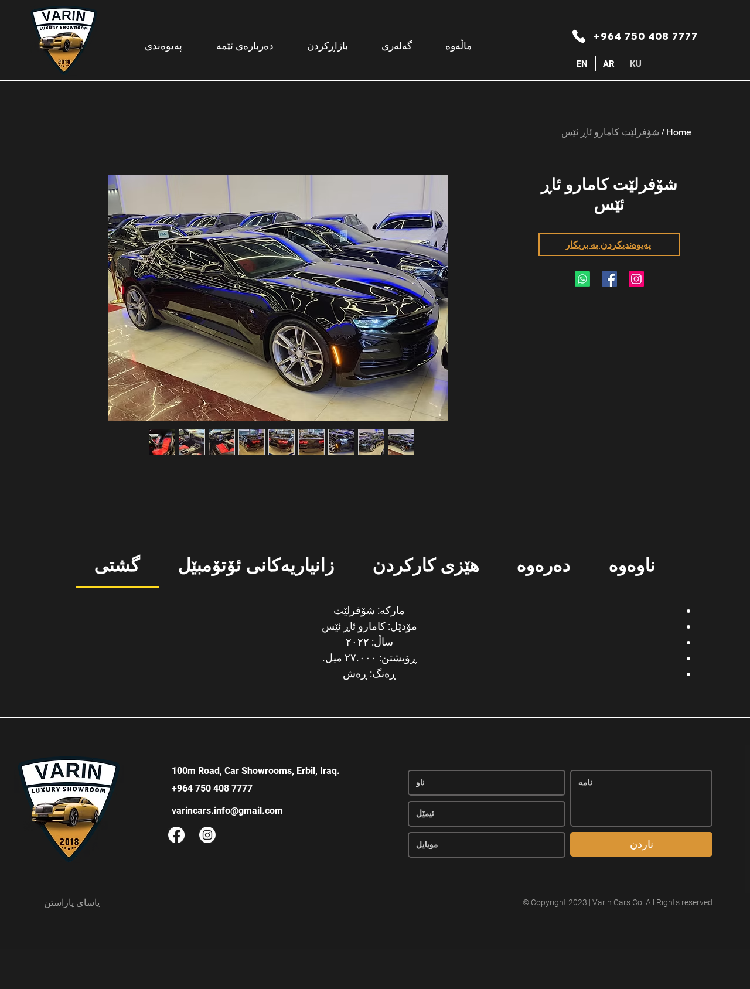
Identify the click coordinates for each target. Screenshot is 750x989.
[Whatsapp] (582, 279)
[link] (117, 565)
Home (678, 132)
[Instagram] (636, 279)
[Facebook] (609, 279)
